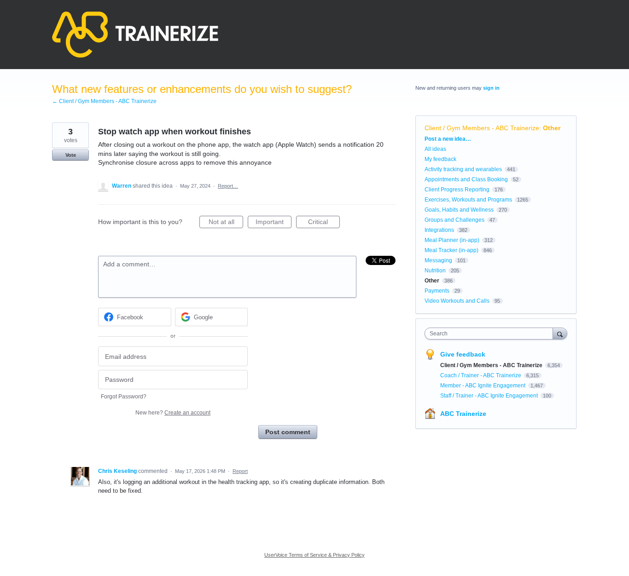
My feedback (440, 159)
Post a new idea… (448, 139)
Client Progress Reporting (457, 189)
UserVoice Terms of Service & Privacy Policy (314, 555)
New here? (172, 412)
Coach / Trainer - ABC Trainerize (481, 375)
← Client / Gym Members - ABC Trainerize (104, 101)
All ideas (435, 149)
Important (273, 223)
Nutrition (435, 270)
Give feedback (462, 354)
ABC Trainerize (463, 413)
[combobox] (491, 333)
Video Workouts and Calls (457, 301)
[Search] (560, 333)
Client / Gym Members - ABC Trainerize (482, 128)
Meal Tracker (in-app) (451, 250)
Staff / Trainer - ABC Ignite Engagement (489, 395)
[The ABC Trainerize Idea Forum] (135, 35)
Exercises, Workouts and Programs (468, 199)
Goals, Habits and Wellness (459, 210)
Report (240, 471)
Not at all (226, 223)
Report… (228, 186)
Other (551, 128)
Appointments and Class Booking (466, 179)
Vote (70, 155)
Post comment (287, 432)
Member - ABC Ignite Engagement (483, 385)
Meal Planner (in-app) (452, 240)
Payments (437, 291)
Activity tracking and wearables (463, 169)
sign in (491, 88)
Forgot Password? (123, 396)
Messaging (438, 260)
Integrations (439, 230)
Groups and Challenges (454, 220)
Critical (324, 223)
